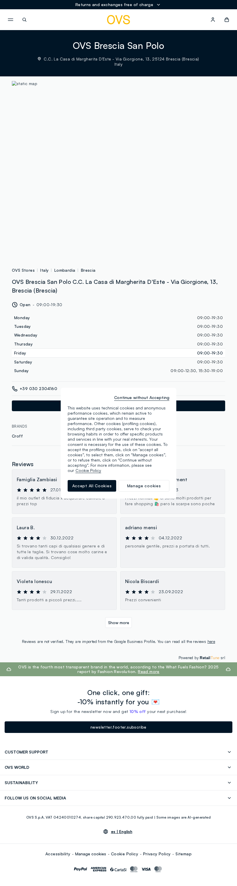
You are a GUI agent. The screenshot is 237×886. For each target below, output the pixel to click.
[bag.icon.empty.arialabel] (227, 19)
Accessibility (57, 853)
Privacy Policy (157, 853)
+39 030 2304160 (38, 388)
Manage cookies (90, 853)
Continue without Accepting (141, 397)
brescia (88, 270)
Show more (118, 622)
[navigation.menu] (10, 19)
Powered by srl (202, 657)
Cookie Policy (124, 853)
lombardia (64, 270)
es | (121, 831)
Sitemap (183, 853)
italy (44, 270)
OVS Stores (23, 270)
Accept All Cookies (92, 485)
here (211, 641)
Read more (149, 671)
